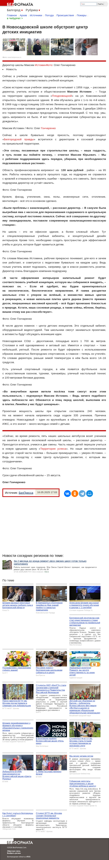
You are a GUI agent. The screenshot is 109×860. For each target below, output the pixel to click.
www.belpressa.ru (14, 57)
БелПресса (26, 492)
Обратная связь (13, 851)
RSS (28, 857)
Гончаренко (48, 128)
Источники (36, 15)
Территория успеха (53, 448)
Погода (49, 15)
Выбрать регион (14, 853)
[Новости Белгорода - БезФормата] (17, 3)
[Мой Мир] (89, 493)
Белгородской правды (19, 139)
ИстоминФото (43, 65)
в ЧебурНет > (15, 18)
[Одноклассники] (74, 493)
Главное (12, 15)
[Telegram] (82, 493)
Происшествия (65, 15)
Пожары (81, 15)
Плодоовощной (62, 95)
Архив (23, 15)
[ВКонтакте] (67, 493)
